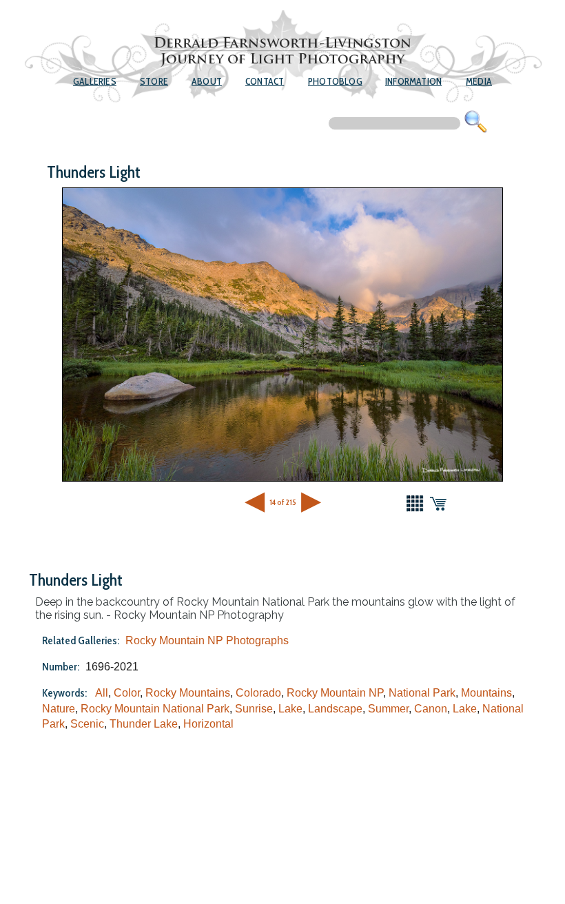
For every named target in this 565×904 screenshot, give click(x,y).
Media (479, 81)
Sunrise (254, 709)
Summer (388, 709)
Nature (58, 709)
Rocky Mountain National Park (155, 709)
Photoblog (335, 81)
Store (154, 81)
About (207, 81)
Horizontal (208, 724)
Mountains (486, 693)
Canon (430, 709)
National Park (422, 693)
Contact (264, 81)
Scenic (87, 724)
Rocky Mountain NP (335, 693)
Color (127, 693)
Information (413, 81)
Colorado (258, 693)
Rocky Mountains (187, 693)
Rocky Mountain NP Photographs (207, 640)
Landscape (335, 709)
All (101, 693)
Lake (290, 709)
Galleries (94, 81)
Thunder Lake (144, 724)
